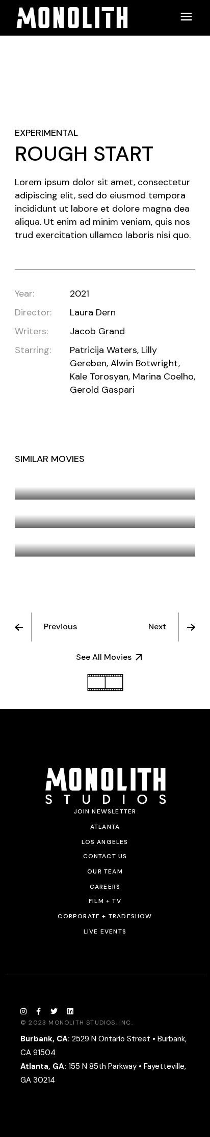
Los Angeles (105, 842)
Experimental (46, 133)
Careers (105, 887)
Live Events (105, 931)
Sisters (45, 508)
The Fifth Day (58, 479)
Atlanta (105, 827)
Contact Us (105, 856)
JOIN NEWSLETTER (105, 811)
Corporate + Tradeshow (105, 916)
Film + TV (105, 901)
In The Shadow (63, 536)
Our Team (105, 871)
